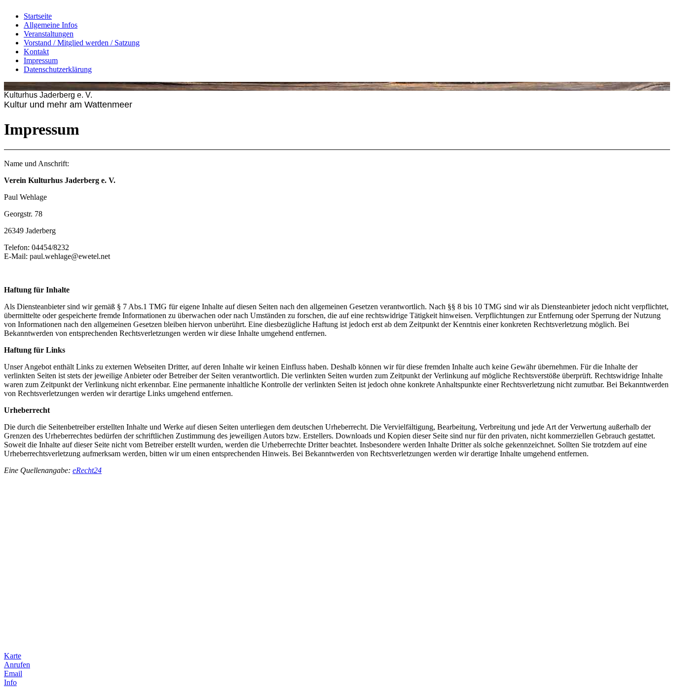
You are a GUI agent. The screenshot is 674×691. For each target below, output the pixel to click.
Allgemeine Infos (50, 25)
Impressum (41, 60)
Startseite (38, 16)
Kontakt (36, 51)
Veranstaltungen (49, 34)
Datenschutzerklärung (58, 69)
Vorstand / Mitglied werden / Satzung (82, 42)
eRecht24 (87, 470)
